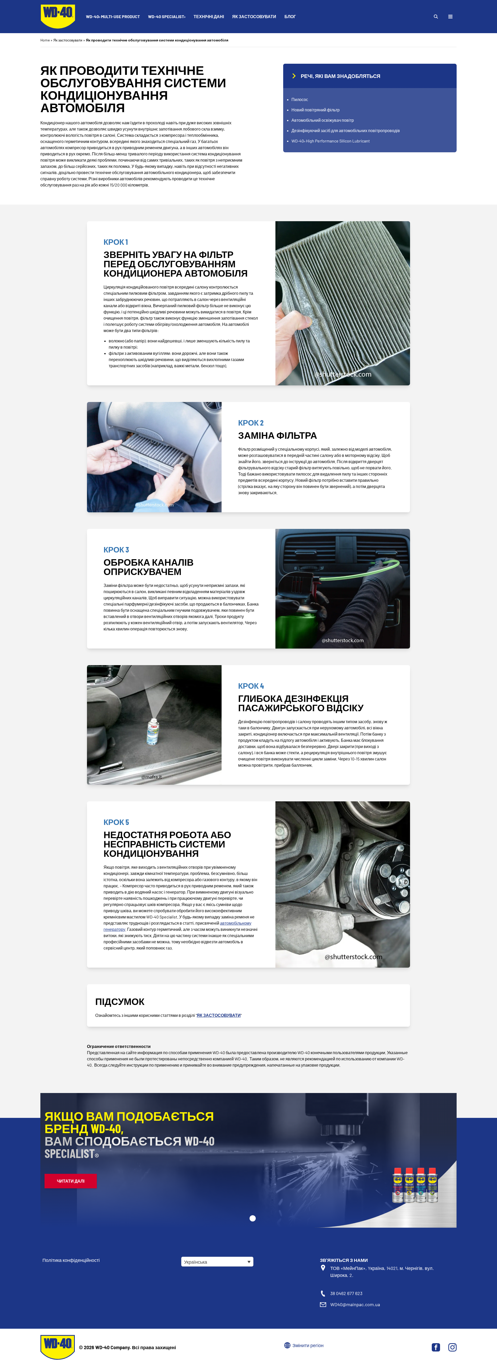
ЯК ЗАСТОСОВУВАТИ (219, 1015)
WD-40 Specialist (166, 16)
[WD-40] (58, 16)
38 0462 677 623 (346, 1293)
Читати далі (70, 1180)
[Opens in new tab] (436, 1347)
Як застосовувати (254, 16)
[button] (253, 1218)
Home (45, 40)
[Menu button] (450, 16)
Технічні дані (209, 16)
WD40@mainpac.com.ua (355, 1304)
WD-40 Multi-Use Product (113, 16)
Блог (290, 16)
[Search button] (436, 16)
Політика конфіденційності (71, 1260)
